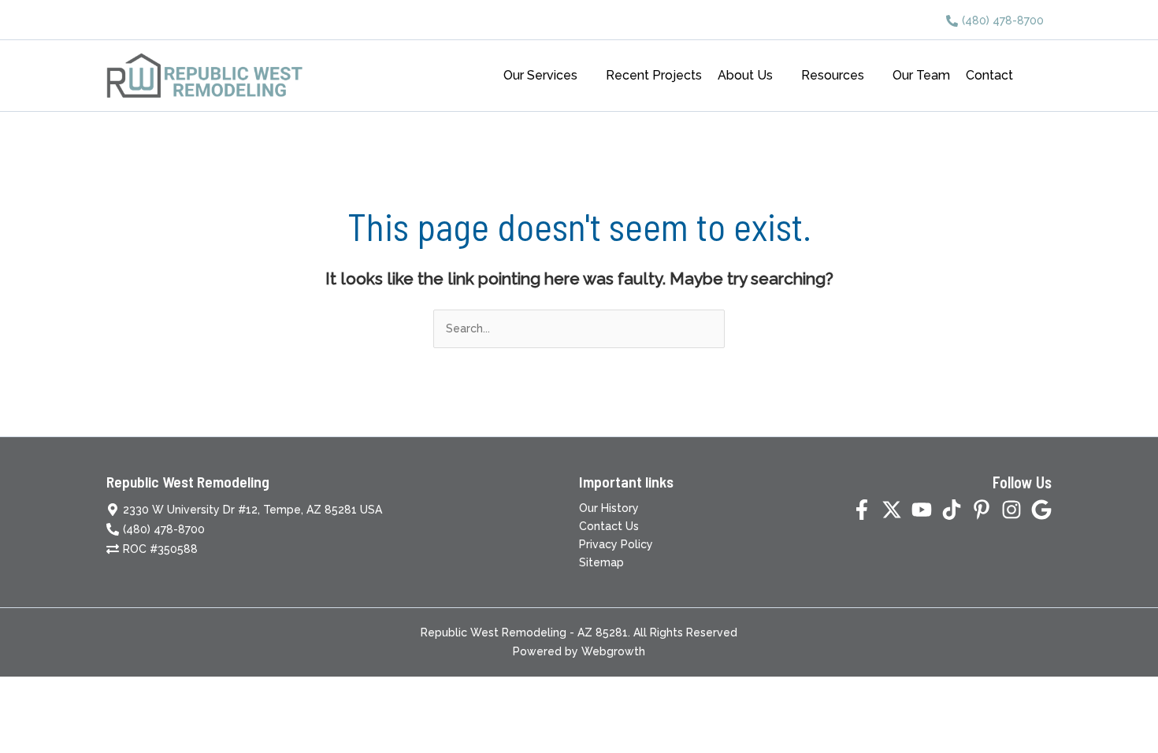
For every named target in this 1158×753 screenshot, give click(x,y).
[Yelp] (1041, 509)
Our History (609, 508)
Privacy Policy (616, 544)
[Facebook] (862, 509)
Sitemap (601, 562)
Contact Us (609, 526)
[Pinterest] (981, 509)
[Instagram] (1011, 509)
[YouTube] (921, 509)
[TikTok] (951, 509)
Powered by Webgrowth (579, 651)
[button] (583, 75)
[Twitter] (891, 509)
